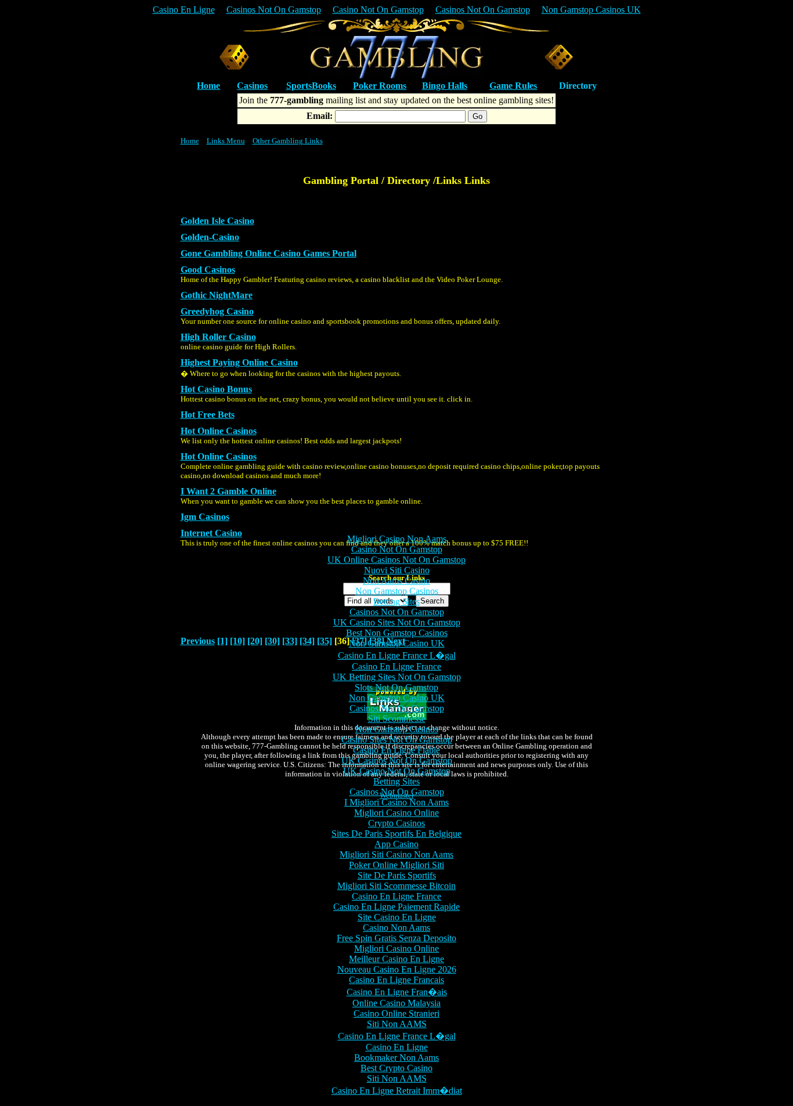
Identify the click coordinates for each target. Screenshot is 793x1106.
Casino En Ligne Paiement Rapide (396, 907)
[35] (324, 641)
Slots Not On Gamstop (396, 687)
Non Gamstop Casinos (396, 591)
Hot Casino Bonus (216, 389)
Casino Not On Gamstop (378, 10)
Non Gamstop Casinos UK (591, 10)
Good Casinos (208, 269)
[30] (272, 641)
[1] (222, 641)
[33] (289, 641)
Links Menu (226, 140)
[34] (307, 641)
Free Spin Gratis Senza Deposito (396, 938)
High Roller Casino (218, 337)
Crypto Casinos (396, 823)
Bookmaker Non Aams (396, 1057)
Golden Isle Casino (217, 221)
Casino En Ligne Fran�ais (397, 992)
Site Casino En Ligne (397, 917)
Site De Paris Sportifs (397, 875)
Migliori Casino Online (396, 813)
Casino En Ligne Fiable (396, 750)
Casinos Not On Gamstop (273, 10)
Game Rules (513, 86)
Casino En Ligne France (396, 666)
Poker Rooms (379, 86)
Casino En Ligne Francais (396, 980)
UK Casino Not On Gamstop (396, 771)
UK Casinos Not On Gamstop (396, 760)
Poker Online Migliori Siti (396, 865)
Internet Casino (211, 533)
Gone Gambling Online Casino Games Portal (268, 253)
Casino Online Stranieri (396, 1013)
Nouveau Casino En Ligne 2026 (396, 969)
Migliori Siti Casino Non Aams (396, 854)
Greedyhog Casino (217, 311)
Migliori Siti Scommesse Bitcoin (396, 886)
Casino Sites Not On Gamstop (396, 739)
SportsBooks (311, 86)
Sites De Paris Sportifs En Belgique (396, 833)
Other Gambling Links (288, 140)
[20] (254, 641)
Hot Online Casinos (219, 431)
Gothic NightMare (217, 295)
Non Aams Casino (396, 580)
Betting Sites (396, 601)
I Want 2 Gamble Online (228, 491)
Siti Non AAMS (397, 1024)
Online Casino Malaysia (396, 1003)
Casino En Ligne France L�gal (397, 655)
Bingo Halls (444, 86)
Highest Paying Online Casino (239, 362)
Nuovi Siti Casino (397, 570)
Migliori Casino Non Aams (396, 539)
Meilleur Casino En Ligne (396, 959)
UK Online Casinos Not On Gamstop (396, 560)
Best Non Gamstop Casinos (397, 633)
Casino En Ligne (184, 10)
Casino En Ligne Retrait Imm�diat (396, 1091)
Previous (198, 641)
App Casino (396, 844)
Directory (578, 86)
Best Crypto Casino (396, 1068)
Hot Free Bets (208, 415)
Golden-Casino (210, 237)
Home (190, 140)
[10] (237, 641)
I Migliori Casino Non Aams (396, 802)
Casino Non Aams (396, 927)
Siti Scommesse (397, 719)
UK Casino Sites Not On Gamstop (396, 622)
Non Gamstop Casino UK (397, 643)
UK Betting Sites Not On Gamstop (397, 677)
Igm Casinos (205, 517)
